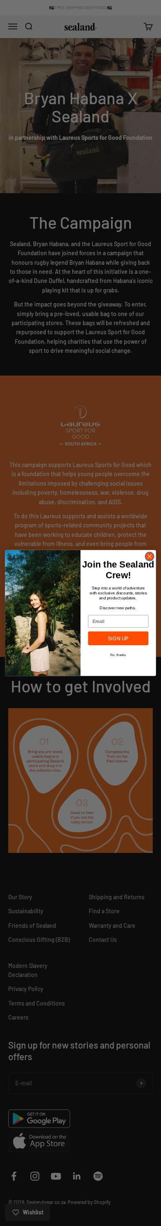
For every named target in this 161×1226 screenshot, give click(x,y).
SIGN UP (118, 638)
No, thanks (118, 654)
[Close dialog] (149, 556)
